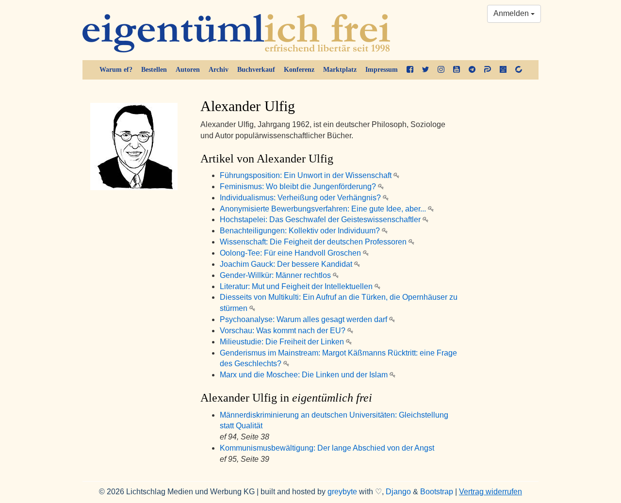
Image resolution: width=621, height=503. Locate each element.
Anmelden (512, 13)
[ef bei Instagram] (441, 70)
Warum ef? (115, 69)
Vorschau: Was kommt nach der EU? (283, 330)
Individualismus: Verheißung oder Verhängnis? (301, 198)
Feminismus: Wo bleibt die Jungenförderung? (299, 186)
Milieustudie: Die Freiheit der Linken (283, 342)
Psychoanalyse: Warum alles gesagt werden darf (304, 319)
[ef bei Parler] (487, 70)
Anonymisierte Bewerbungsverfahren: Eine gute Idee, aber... (324, 209)
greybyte (342, 491)
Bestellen (154, 69)
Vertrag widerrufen (490, 491)
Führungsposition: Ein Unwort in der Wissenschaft (306, 175)
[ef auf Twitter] (425, 70)
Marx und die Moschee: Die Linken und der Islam (305, 375)
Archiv (219, 69)
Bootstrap (436, 491)
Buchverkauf (256, 69)
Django (398, 491)
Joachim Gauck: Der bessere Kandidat (287, 264)
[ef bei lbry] (503, 70)
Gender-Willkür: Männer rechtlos (276, 275)
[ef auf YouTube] (456, 70)
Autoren (188, 69)
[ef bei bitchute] (518, 70)
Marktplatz (340, 69)
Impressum (381, 69)
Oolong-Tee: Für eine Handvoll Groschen (291, 253)
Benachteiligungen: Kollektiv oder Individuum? (301, 231)
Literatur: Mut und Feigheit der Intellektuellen (297, 286)
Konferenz (299, 69)
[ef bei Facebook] (410, 70)
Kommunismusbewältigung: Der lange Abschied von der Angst (327, 448)
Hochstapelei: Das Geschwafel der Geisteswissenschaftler (321, 219)
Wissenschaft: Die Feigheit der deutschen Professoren (314, 242)
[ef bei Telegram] (472, 70)
